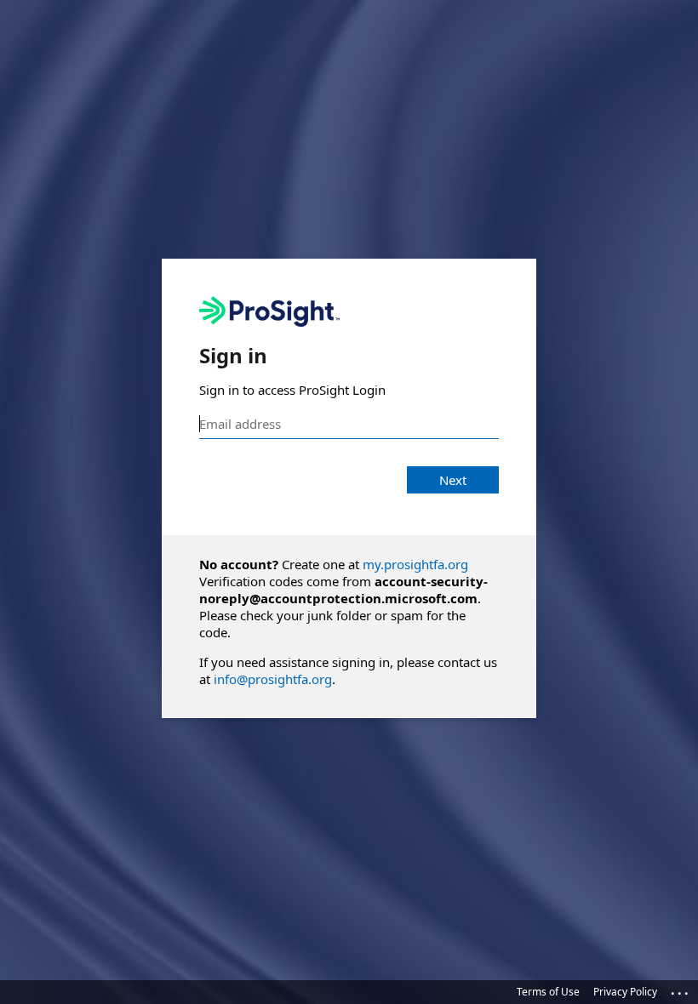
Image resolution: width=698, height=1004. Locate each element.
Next (452, 479)
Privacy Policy (625, 991)
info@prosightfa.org (273, 678)
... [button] (681, 989)
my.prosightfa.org (415, 564)
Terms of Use (548, 991)
